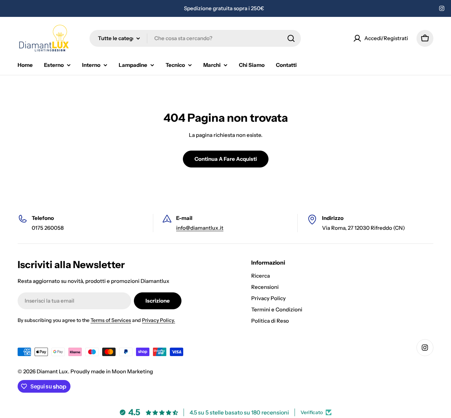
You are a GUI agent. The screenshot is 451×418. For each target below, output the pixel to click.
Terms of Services (111, 320)
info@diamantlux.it (199, 227)
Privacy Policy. (158, 320)
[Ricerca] (291, 38)
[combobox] (195, 38)
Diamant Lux (52, 371)
